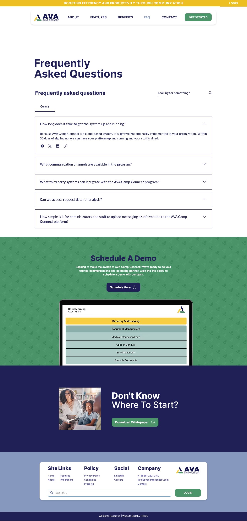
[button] (125, 17)
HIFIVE (144, 515)
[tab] (45, 107)
